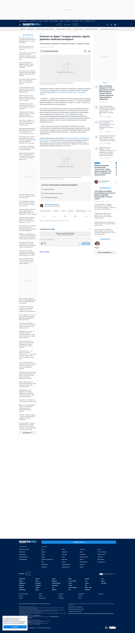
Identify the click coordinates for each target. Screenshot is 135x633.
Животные (45, 564)
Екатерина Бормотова (52, 204)
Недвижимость (23, 21)
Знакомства (32, 21)
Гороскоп (67, 21)
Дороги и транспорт (47, 559)
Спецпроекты (101, 562)
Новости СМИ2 (44, 251)
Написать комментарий (51, 51)
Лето (63, 557)
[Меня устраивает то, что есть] (42, 193)
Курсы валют (75, 21)
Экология (100, 557)
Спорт (99, 549)
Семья (81, 567)
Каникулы (70, 210)
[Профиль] (115, 25)
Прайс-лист (22, 552)
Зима (63, 549)
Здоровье (44, 567)
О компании (22, 554)
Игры (93, 21)
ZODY (81, 21)
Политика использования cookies (75, 609)
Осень (81, 552)
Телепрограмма (53, 21)
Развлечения (83, 562)
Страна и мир (101, 554)
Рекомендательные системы (74, 611)
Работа (63, 210)
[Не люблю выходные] (42, 197)
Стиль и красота (102, 552)
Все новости (28, 35)
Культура (64, 554)
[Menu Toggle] (20, 25)
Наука (63, 562)
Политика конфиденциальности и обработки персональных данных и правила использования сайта (91, 613)
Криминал (65, 552)
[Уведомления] (111, 25)
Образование (65, 567)
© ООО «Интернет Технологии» (44, 627)
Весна (43, 554)
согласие (8, 623)
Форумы (45, 21)
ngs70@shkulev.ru (37, 615)
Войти (45, 244)
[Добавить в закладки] (85, 51)
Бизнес (44, 552)
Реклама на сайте (24, 549)
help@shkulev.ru (29, 617)
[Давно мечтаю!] (42, 189)
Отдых (90, 210)
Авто (43, 549)
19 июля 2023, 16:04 (44, 47)
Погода (40, 21)
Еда (43, 562)
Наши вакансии (23, 557)
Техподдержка (23, 559)
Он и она (82, 549)
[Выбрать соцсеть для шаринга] (89, 51)
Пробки (68, 24)
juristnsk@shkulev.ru (54, 616)
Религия (82, 564)
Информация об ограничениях (75, 607)
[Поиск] (107, 25)
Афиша (61, 21)
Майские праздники (46, 210)
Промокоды (87, 21)
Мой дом (64, 559)
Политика (82, 554)
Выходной (56, 210)
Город (43, 557)
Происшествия (84, 557)
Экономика (101, 559)
